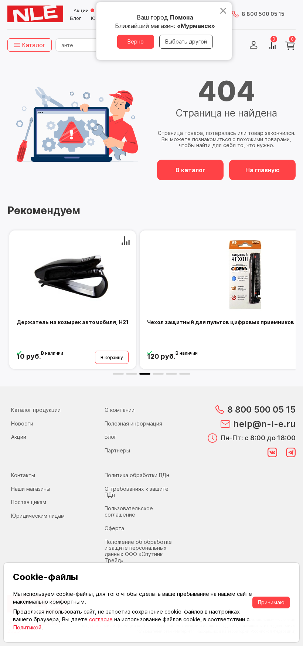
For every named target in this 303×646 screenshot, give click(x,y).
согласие (101, 619)
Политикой (27, 627)
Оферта (114, 528)
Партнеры (117, 450)
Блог (75, 18)
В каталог (190, 170)
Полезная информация (133, 423)
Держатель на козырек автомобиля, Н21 (73, 322)
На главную (262, 170)
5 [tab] (171, 374)
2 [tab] (131, 374)
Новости (22, 423)
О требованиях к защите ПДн (136, 492)
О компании (120, 410)
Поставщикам (28, 502)
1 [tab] (118, 374)
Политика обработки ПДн (137, 475)
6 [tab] (184, 374)
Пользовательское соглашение (129, 511)
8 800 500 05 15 (263, 14)
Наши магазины (30, 489)
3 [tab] (144, 374)
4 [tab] (158, 374)
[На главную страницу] (35, 14)
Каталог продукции (36, 410)
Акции (81, 10)
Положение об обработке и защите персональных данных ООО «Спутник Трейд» (138, 551)
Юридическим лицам (38, 516)
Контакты (23, 475)
